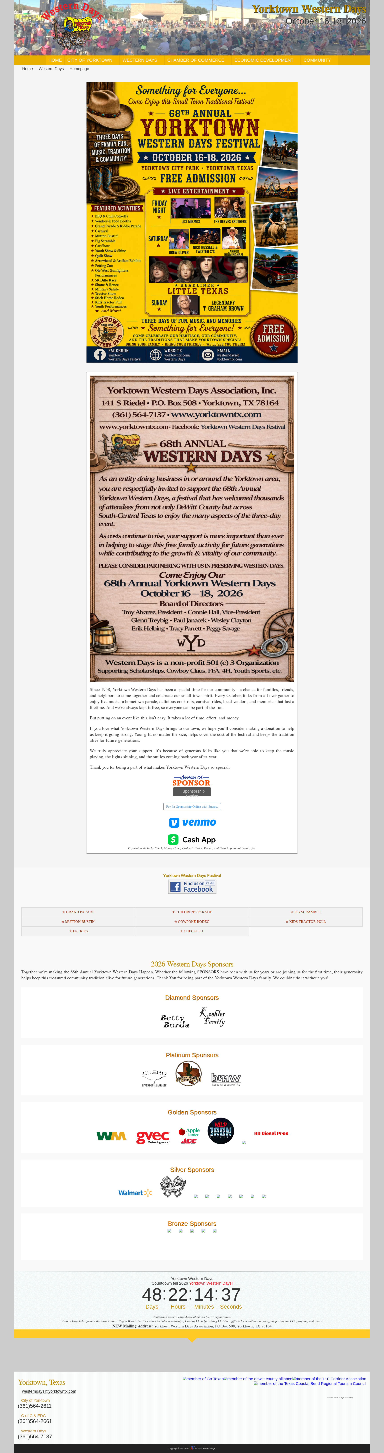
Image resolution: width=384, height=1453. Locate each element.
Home (27, 69)
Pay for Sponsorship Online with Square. (192, 806)
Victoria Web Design (205, 1448)
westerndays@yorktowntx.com (49, 1391)
